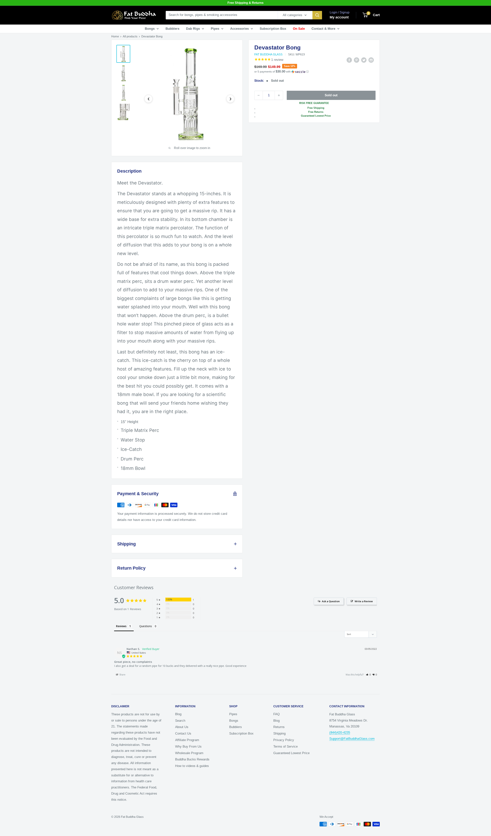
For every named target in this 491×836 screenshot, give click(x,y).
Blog (178, 714)
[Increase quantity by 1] (279, 95)
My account (339, 17)
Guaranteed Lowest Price (291, 753)
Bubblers (172, 28)
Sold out (331, 95)
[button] (314, 71)
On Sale (299, 28)
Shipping (279, 733)
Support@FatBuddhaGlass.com (352, 738)
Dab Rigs (193, 28)
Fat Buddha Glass (268, 54)
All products (130, 36)
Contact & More (323, 28)
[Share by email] (371, 60)
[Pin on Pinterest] (356, 60)
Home (115, 36)
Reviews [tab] (121, 626)
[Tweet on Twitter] (364, 60)
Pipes (215, 28)
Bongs (150, 28)
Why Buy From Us (188, 746)
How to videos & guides (192, 766)
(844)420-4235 (339, 732)
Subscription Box (273, 28)
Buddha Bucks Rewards (192, 759)
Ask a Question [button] (331, 601)
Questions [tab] (145, 626)
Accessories (239, 28)
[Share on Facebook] (349, 60)
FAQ (276, 714)
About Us (181, 727)
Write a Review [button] (364, 601)
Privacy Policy (283, 740)
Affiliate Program (187, 740)
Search (180, 720)
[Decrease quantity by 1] (259, 95)
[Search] (317, 15)
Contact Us (183, 733)
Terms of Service (285, 746)
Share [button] (122, 674)
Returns (279, 727)
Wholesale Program (189, 753)
